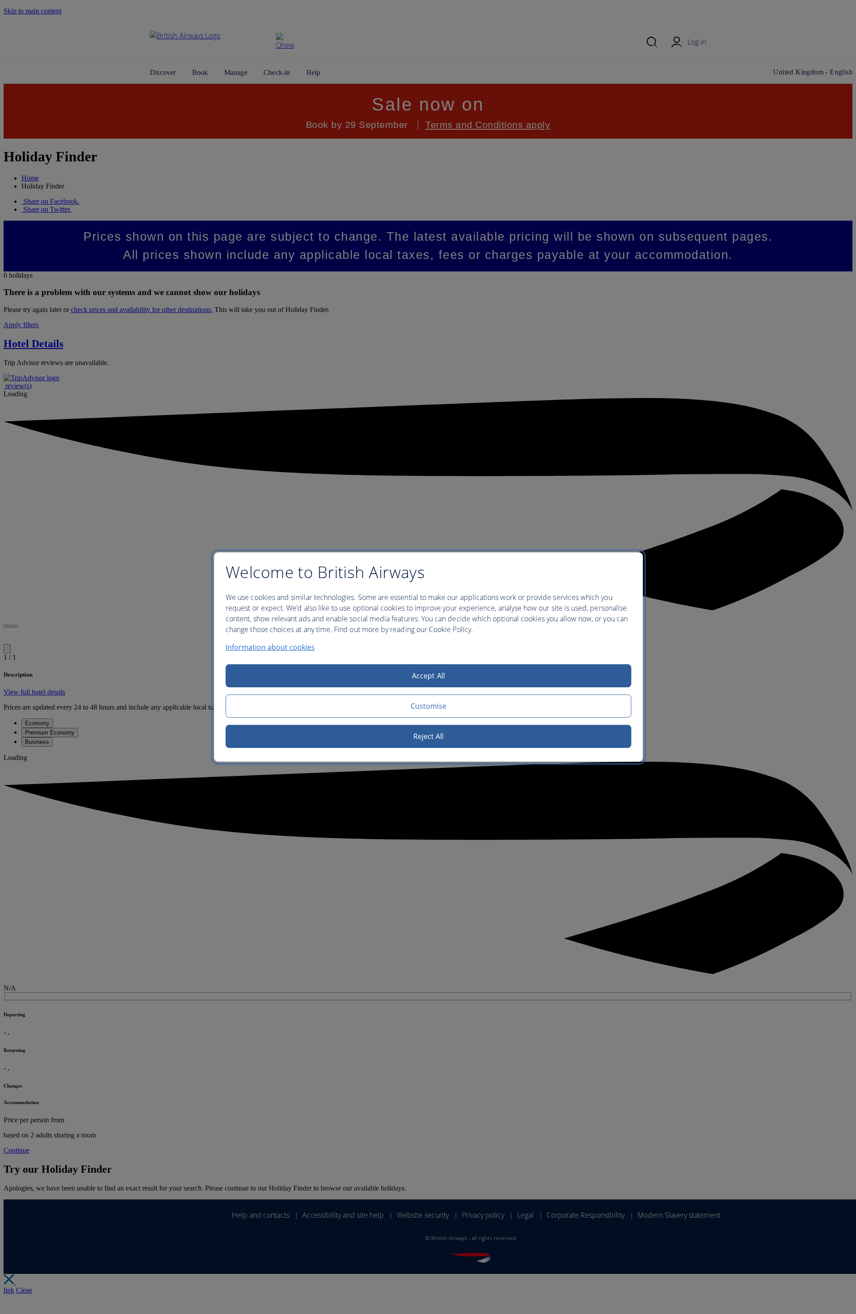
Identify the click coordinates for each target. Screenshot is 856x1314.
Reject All (428, 736)
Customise (429, 706)
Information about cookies (270, 647)
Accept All (428, 676)
